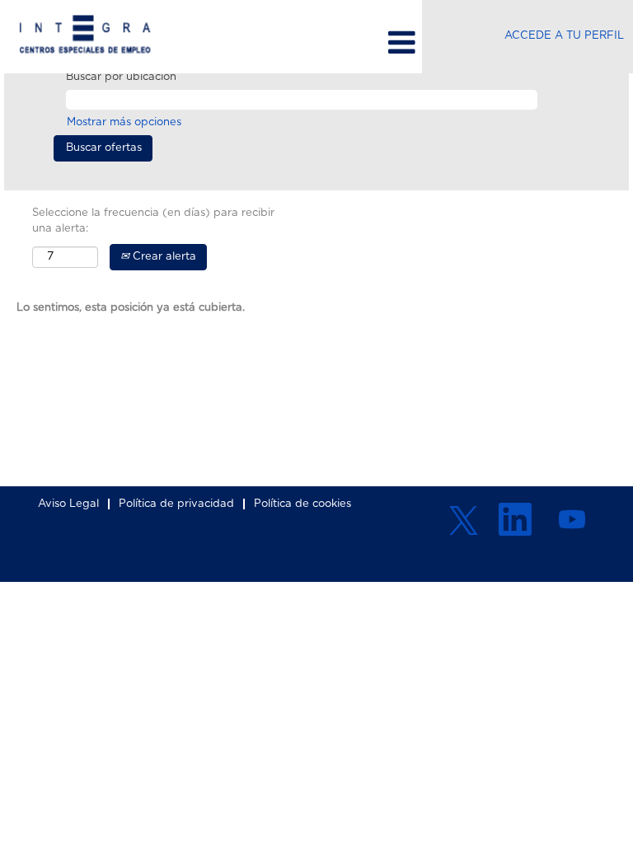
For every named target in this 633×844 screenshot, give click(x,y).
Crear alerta (162, 256)
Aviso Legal (68, 504)
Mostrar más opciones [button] (124, 122)
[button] (316, 42)
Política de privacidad (176, 504)
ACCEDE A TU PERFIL (564, 35)
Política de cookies (302, 504)
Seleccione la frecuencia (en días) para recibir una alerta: (153, 221)
